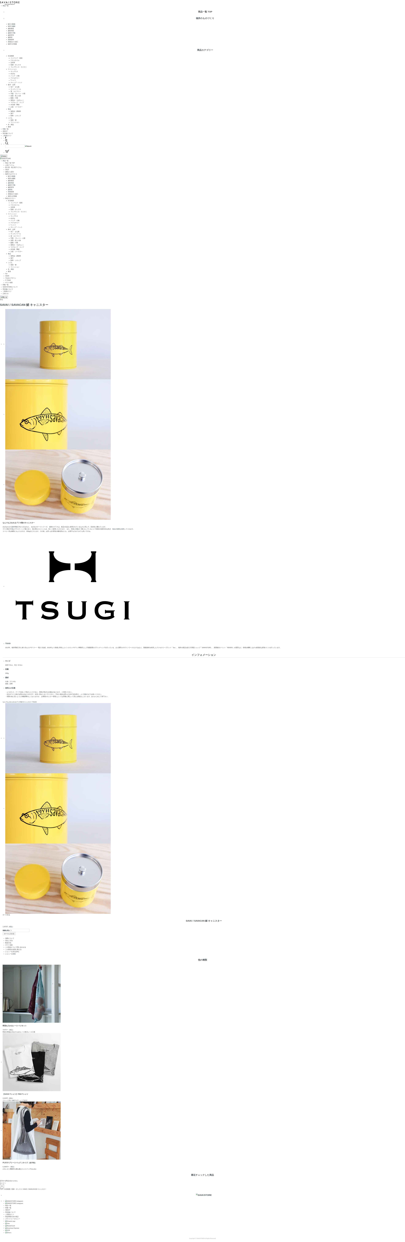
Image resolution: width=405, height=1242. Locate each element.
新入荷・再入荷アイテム (13, 167)
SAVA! (7, 276)
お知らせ (6, 293)
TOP (1, 1189)
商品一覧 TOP (10, 163)
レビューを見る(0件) (12, 951)
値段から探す (9, 172)
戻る (1, 299)
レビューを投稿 (10, 954)
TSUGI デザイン (10, 278)
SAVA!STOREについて (10, 287)
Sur (6, 273)
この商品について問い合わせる (15, 947)
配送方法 (8, 943)
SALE (7, 169)
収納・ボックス (16, 1189)
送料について (9, 938)
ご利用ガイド (7, 135)
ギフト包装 (9, 282)
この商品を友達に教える (13, 949)
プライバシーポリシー (12, 1219)
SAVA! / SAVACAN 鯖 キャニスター (34, 1189)
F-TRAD (8, 280)
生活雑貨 (7, 1189)
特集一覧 (6, 129)
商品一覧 (8, 1205)
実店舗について (8, 133)
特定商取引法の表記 (12, 1216)
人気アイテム (9, 165)
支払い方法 (9, 940)
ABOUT (5, 131)
